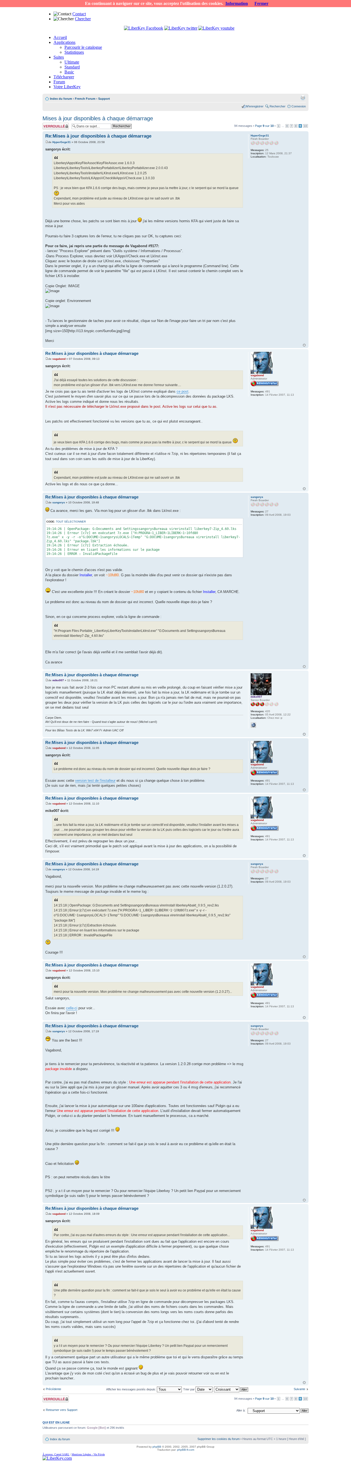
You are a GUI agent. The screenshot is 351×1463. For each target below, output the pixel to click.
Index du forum (61, 98)
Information (236, 3)
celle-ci (71, 1008)
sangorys (58, 502)
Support (104, 98)
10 (305, 125)
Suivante (299, 1389)
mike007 (58, 680)
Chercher (83, 18)
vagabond (59, 358)
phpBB (156, 1446)
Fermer (261, 3)
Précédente (53, 1389)
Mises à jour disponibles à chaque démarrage (98, 118)
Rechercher (277, 106)
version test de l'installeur (95, 780)
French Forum (85, 98)
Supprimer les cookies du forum (218, 1439)
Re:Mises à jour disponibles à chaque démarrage (98, 136)
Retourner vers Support (61, 1409)
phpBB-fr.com (185, 1449)
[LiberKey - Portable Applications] (57, 1458)
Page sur (264, 125)
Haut (304, 345)
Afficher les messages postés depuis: (131, 1389)
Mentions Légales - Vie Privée (88, 1454)
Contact (79, 14)
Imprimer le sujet (303, 97)
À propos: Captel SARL (56, 1454)
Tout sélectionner (71, 521)
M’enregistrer (255, 106)
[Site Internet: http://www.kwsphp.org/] (253, 725)
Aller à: (240, 1410)
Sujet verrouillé (52, 124)
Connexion (298, 106)
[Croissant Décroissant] (231, 1389)
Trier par (189, 1389)
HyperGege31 (61, 142)
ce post (182, 391)
